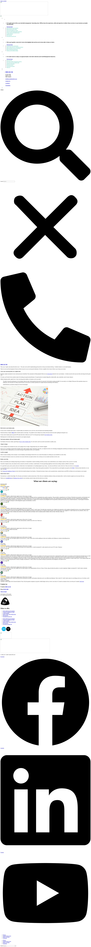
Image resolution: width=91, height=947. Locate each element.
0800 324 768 (9, 72)
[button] (45, 135)
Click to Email (3, 591)
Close (2, 89)
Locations (7, 83)
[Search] (15, 946)
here (5, 469)
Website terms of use (7, 935)
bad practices (49, 373)
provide (77, 465)
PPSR (73, 467)
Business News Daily (18, 478)
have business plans (48, 434)
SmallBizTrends (9, 478)
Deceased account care (7, 616)
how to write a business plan (25, 441)
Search (1, 181)
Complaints (7, 85)
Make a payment (6, 937)
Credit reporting (6, 613)
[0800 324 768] (45, 362)
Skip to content (3, 1)
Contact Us (7, 81)
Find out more (10, 26)
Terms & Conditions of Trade (8, 612)
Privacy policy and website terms (9, 614)
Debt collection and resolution (9, 611)
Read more (82, 581)
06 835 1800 (5, 589)
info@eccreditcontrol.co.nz (11, 79)
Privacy (4, 934)
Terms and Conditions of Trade (9, 471)
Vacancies (5, 938)
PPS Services (5, 615)
